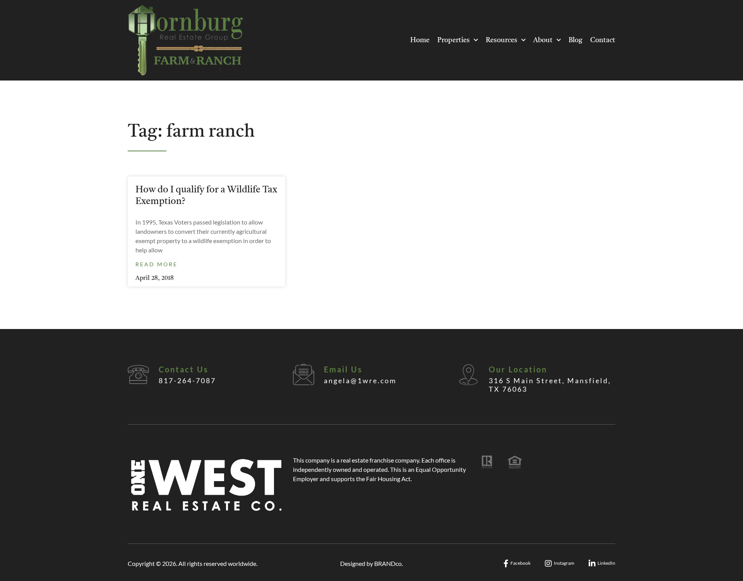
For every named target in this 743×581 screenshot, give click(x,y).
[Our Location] (468, 374)
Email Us (343, 369)
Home (420, 40)
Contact (602, 40)
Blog (575, 40)
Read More (156, 264)
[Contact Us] (138, 374)
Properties (453, 40)
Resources (501, 40)
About (543, 40)
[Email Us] (303, 374)
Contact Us (184, 369)
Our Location (518, 369)
